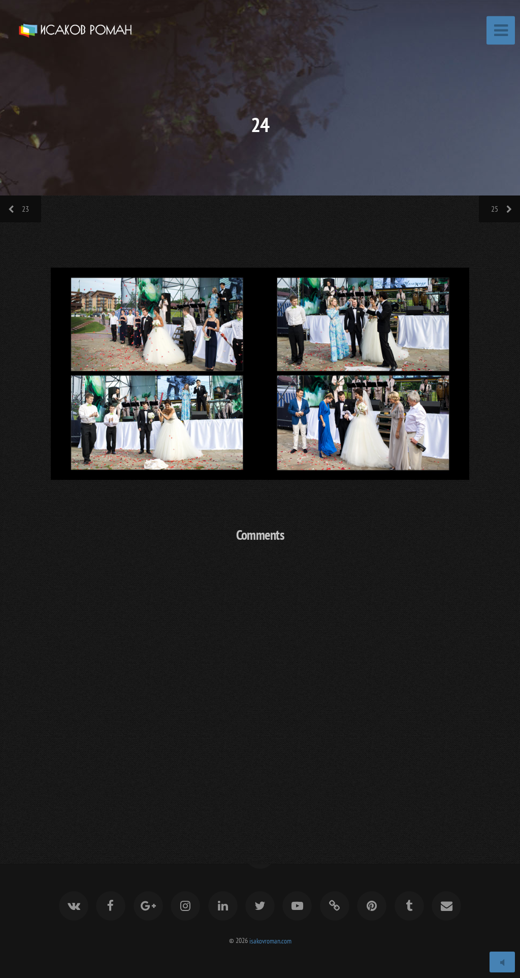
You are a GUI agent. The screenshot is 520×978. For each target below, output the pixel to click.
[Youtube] (297, 906)
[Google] (148, 906)
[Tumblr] (409, 906)
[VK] (73, 906)
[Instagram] (185, 906)
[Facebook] (110, 906)
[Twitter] (260, 906)
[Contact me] (446, 906)
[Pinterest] (371, 906)
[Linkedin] (223, 906)
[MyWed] (334, 906)
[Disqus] (260, 685)
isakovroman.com (270, 940)
